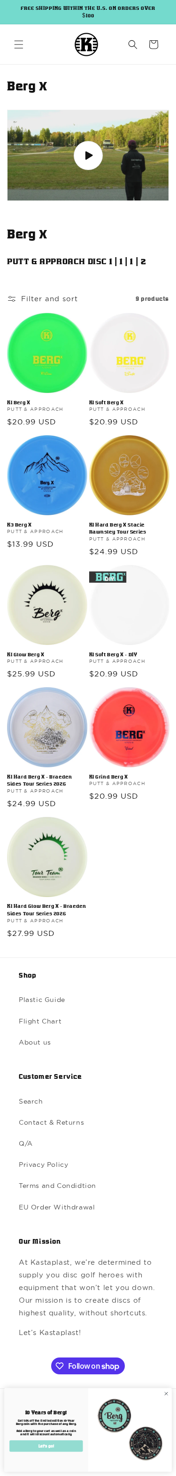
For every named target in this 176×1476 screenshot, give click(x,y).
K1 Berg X (18, 402)
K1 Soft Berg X (106, 402)
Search (31, 1101)
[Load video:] (88, 155)
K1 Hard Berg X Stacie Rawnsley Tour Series (117, 528)
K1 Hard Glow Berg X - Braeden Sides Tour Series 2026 (46, 909)
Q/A (26, 1143)
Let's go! (46, 1446)
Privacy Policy (43, 1164)
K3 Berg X (19, 524)
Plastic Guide (42, 999)
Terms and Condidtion (57, 1185)
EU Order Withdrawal (57, 1207)
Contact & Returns (51, 1122)
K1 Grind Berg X (108, 776)
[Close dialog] (166, 1393)
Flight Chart (40, 1021)
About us (35, 1042)
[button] (18, 44)
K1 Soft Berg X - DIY (113, 654)
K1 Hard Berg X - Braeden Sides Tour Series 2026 (39, 780)
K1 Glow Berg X (25, 654)
